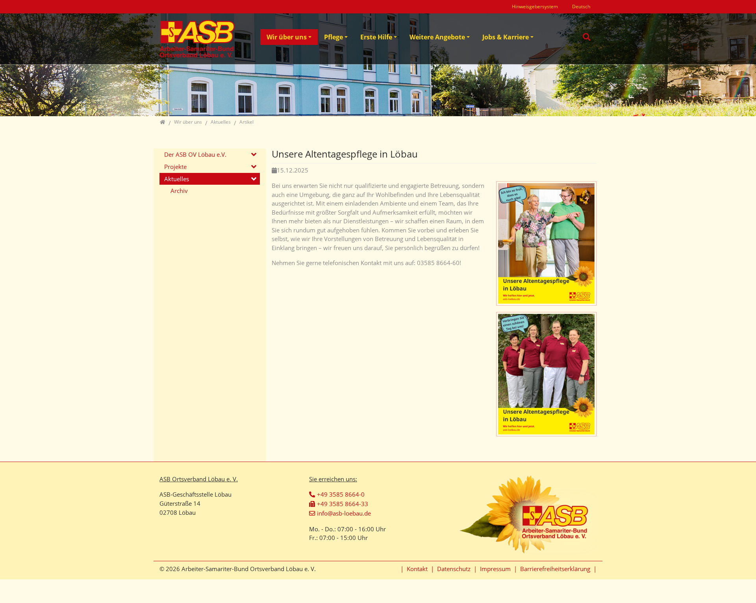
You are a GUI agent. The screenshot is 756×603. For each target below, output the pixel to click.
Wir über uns (287, 37)
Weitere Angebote (437, 37)
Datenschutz (454, 569)
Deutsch (581, 6)
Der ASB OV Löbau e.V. (195, 154)
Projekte (175, 167)
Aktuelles (176, 179)
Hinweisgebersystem (535, 6)
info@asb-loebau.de (344, 513)
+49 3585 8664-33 (342, 504)
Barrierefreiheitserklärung (555, 569)
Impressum (495, 569)
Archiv (179, 191)
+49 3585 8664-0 (341, 494)
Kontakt (417, 569)
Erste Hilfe (376, 37)
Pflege (333, 37)
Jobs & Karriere (505, 37)
